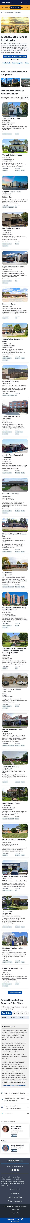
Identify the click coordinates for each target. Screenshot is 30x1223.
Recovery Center (9, 304)
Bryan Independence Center (13, 267)
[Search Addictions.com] (22, 2)
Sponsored (25, 7)
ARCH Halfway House (11, 803)
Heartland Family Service (12, 948)
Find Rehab (6, 63)
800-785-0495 (15, 7)
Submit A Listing (16, 1197)
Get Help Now (6, 7)
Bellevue (21, 1018)
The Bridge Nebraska (11, 416)
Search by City (17, 63)
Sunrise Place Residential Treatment (12, 456)
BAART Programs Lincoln (12, 968)
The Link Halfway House (12, 155)
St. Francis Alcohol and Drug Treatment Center (14, 609)
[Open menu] (27, 3)
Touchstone (7, 912)
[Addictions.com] (1, 13)
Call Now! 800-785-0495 (15, 57)
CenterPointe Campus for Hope (12, 340)
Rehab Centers (8, 13)
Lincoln (13, 1018)
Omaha (4, 1018)
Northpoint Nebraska (11, 228)
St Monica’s (7, 573)
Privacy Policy (15, 1213)
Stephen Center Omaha (11, 192)
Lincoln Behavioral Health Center (12, 730)
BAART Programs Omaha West (15, 876)
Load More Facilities (15, 992)
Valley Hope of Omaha (11, 689)
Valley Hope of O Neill (11, 118)
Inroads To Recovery (10, 381)
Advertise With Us (16, 1201)
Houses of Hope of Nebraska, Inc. (14, 535)
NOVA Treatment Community (14, 840)
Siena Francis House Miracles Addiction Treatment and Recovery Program (14, 650)
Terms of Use (15, 1210)
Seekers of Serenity (10, 494)
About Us (16, 1193)
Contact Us (16, 1189)
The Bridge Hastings (10, 767)
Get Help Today (14, 1219)
